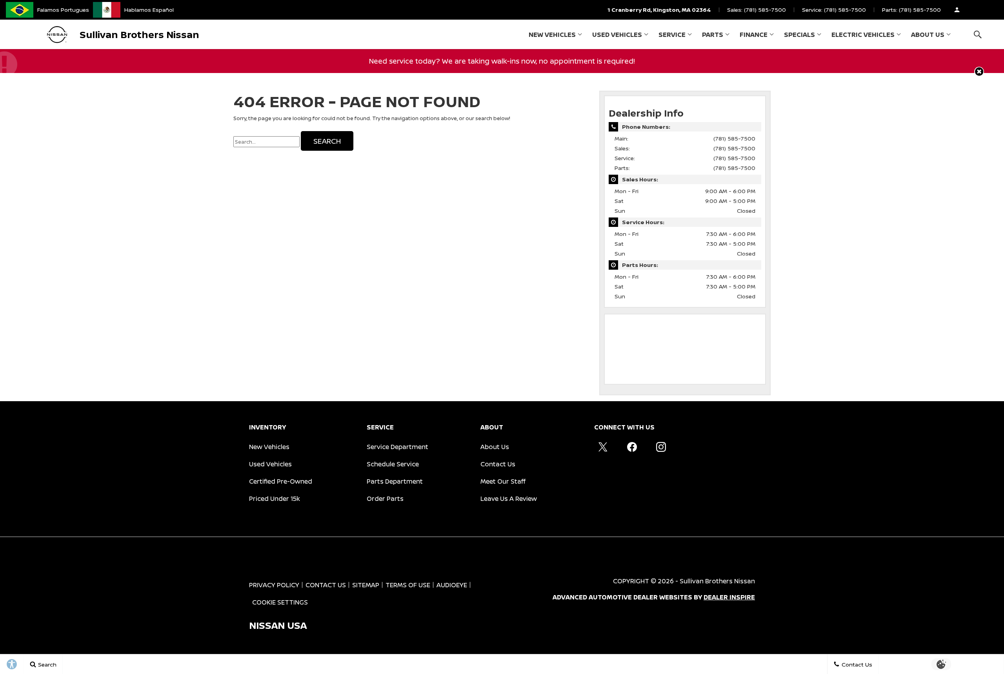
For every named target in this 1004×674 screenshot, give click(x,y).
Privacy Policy (274, 585)
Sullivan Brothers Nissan (717, 581)
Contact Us (497, 464)
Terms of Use (408, 585)
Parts (712, 34)
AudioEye (452, 585)
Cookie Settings (280, 602)
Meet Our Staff (503, 481)
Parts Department (395, 481)
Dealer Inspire (729, 597)
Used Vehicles (617, 34)
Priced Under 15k (274, 498)
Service (672, 34)
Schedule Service (393, 464)
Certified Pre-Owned (280, 481)
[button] (977, 34)
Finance (754, 34)
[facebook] (631, 446)
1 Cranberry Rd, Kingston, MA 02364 (659, 9)
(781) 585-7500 (734, 138)
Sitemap (365, 585)
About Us (927, 34)
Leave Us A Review (508, 498)
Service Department (397, 446)
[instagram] (660, 446)
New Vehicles (552, 34)
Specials (799, 34)
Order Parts (385, 498)
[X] (602, 446)
